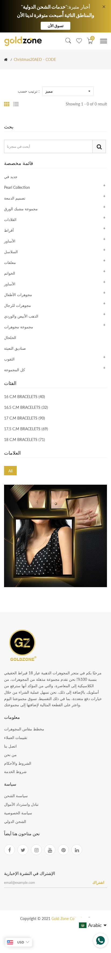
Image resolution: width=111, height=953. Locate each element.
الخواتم (9, 273)
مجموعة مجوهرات (18, 327)
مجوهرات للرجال (17, 305)
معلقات (10, 262)
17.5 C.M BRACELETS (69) (26, 428)
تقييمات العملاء (15, 737)
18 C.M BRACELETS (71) (24, 439)
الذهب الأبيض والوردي (21, 316)
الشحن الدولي (15, 821)
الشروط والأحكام (17, 763)
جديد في (11, 177)
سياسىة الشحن (16, 795)
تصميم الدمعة (14, 198)
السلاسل (11, 251)
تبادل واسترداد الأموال (21, 804)
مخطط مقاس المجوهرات (24, 729)
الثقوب (9, 359)
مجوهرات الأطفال (18, 294)
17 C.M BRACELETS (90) (24, 418)
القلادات (10, 219)
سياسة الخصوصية (18, 813)
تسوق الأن (56, 25)
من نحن (10, 754)
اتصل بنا (10, 746)
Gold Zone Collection (69, 918)
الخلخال (10, 337)
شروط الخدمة (15, 771)
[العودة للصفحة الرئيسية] (6, 59)
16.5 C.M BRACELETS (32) (26, 407)
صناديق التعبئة (15, 348)
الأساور (9, 241)
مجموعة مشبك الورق (21, 209)
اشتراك (98, 882)
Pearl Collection (17, 187)
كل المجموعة (14, 369)
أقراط (9, 230)
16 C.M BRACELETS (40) (24, 397)
